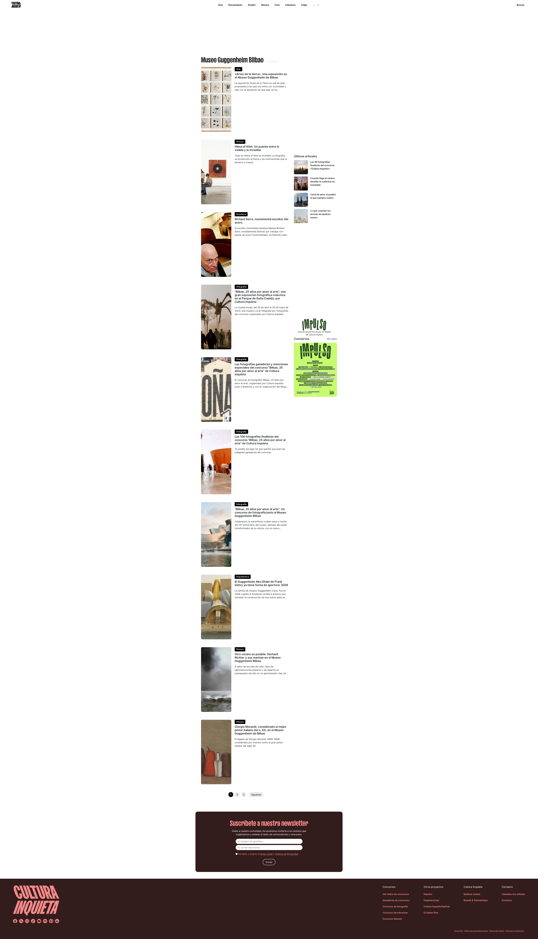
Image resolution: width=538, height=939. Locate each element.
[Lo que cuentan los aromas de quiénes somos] (301, 216)
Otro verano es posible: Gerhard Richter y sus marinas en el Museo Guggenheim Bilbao (258, 658)
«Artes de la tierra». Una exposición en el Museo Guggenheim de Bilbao (261, 75)
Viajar (304, 5)
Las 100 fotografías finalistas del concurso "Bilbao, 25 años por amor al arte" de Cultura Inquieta (260, 440)
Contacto (507, 900)
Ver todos (332, 338)
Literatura (290, 5)
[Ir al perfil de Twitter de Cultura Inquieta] (21, 920)
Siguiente (256, 794)
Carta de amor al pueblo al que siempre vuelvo (323, 196)
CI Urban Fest (431, 912)
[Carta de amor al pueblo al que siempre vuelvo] (301, 200)
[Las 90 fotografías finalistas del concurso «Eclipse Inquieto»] (301, 167)
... (315, 5)
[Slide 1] (314, 395)
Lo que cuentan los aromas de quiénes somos (320, 214)
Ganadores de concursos (396, 900)
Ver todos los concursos (396, 894)
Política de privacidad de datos (476, 931)
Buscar (520, 5)
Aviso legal (458, 931)
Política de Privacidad (286, 854)
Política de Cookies (496, 931)
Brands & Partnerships (476, 900)
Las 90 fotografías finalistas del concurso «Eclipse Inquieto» (322, 165)
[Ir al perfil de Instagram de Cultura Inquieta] (27, 920)
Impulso (428, 894)
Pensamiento (235, 5)
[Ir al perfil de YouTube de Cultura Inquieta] (39, 920)
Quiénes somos (472, 894)
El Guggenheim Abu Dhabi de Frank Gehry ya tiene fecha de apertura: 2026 (261, 583)
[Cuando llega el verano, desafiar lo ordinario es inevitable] (301, 183)
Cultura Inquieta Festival (437, 906)
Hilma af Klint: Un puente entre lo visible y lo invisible (257, 148)
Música (265, 5)
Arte (220, 5)
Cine (277, 5)
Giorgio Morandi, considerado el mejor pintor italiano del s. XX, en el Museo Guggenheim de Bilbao (260, 730)
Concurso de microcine (395, 912)
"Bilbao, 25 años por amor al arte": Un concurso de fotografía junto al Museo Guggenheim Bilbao (260, 512)
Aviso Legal (266, 854)
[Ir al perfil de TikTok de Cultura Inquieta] (33, 920)
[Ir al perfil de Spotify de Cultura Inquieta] (45, 920)
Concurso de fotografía (395, 906)
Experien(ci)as (431, 900)
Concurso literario (392, 918)
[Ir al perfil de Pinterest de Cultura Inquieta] (51, 920)
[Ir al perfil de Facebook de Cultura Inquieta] (15, 920)
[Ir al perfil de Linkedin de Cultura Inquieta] (57, 920)
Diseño (252, 5)
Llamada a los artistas (513, 894)
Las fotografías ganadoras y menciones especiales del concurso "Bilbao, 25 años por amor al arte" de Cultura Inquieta (261, 369)
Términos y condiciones (514, 931)
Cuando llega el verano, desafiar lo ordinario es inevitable (322, 181)
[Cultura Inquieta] (16, 5)
